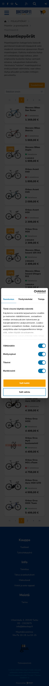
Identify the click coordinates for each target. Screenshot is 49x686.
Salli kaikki (24, 383)
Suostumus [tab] (8, 299)
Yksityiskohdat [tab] (25, 299)
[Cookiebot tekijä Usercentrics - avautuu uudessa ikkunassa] (34, 292)
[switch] (42, 354)
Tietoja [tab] (41, 299)
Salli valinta (24, 392)
